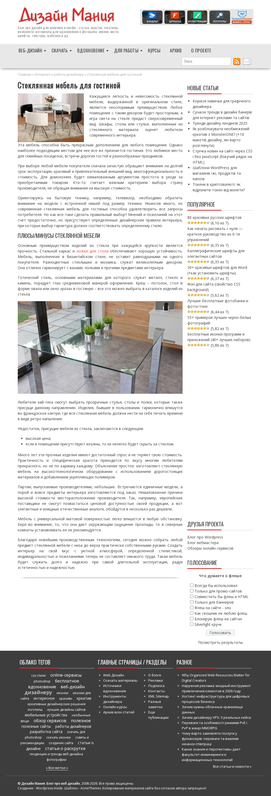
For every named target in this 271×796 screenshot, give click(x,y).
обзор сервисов (50, 720)
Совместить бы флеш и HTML (222, 596)
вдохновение (42, 687)
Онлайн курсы (115, 706)
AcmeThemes (90, 788)
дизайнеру (38, 692)
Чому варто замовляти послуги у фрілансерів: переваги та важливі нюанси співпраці (210, 738)
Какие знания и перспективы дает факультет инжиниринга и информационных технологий (211, 754)
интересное (44, 698)
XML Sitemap (158, 696)
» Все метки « (57, 767)
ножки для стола (92, 251)
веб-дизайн (73, 687)
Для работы (126, 50)
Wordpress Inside (49, 788)
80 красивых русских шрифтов (214, 217)
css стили (38, 675)
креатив (84, 698)
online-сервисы (66, 675)
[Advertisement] (220, 433)
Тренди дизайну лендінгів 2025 (220, 123)
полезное (81, 720)
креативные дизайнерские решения (56, 704)
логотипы (35, 709)
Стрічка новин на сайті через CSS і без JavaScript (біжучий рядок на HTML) (222, 156)
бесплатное (67, 681)
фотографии (56, 759)
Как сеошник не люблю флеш (221, 613)
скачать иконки (58, 737)
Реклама (155, 680)
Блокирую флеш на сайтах (218, 618)
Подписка (156, 685)
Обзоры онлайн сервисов (210, 548)
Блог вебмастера (203, 542)
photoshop (42, 681)
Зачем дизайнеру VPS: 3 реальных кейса (216, 717)
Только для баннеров (214, 602)
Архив (176, 50)
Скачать (60, 50)
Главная (24, 74)
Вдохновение (91, 50)
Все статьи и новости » (232, 766)
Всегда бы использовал (216, 585)
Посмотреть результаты (220, 642)
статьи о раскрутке (65, 748)
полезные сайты (36, 726)
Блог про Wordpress (205, 537)
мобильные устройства (46, 714)
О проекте (201, 50)
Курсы (154, 50)
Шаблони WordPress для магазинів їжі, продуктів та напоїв (217, 173)
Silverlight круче (208, 624)
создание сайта (61, 743)
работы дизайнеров (73, 726)
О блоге (154, 675)
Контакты (156, 691)
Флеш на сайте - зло (213, 607)
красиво (65, 698)
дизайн (36, 27)
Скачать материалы (120, 680)
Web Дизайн (113, 675)
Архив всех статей (118, 712)
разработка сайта (46, 731)
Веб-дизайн (30, 50)
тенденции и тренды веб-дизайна (56, 754)
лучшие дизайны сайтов (66, 709)
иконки (62, 693)
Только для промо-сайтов (218, 591)
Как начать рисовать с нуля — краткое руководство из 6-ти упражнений (215, 234)
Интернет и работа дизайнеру (59, 74)
